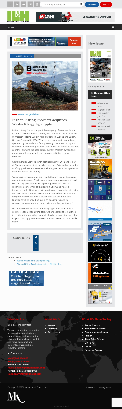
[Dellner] (100, 157)
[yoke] (100, 199)
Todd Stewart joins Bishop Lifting (33, 260)
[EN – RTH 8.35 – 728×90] (75, 16)
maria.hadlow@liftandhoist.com (26, 367)
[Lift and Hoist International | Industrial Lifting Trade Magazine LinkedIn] (23, 4)
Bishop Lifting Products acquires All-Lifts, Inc (39, 264)
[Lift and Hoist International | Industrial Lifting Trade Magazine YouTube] (37, 4)
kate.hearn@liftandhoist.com (24, 373)
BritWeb (65, 406)
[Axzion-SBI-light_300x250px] (100, 240)
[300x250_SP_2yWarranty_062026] (100, 178)
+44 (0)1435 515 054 (19, 361)
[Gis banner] (100, 302)
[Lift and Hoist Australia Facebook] (36, 237)
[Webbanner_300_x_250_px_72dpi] (100, 261)
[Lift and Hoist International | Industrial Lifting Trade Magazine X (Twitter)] (16, 4)
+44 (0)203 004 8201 (19, 358)
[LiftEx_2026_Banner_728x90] (45, 41)
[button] (58, 27)
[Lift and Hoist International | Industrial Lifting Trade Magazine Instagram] (30, 4)
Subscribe (90, 387)
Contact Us (16, 353)
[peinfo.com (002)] (100, 219)
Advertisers (54, 332)
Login (106, 4)
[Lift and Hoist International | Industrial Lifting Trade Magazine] (18, 16)
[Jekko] (100, 282)
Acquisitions (32, 114)
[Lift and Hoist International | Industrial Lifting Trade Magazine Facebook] (10, 4)
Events (51, 325)
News (21, 114)
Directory (52, 328)
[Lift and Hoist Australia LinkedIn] (36, 248)
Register (92, 4)
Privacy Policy (105, 387)
